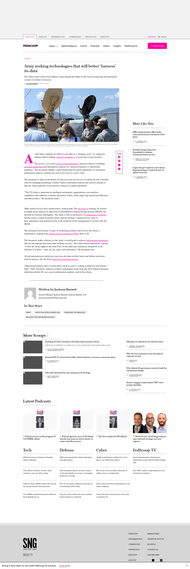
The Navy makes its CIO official (112, 436)
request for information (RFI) (40, 317)
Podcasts (95, 45)
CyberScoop (75, 37)
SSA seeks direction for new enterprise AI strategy (67, 372)
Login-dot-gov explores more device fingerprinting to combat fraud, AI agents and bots (149, 170)
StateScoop (90, 37)
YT (165, 560)
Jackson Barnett (32, 83)
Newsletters (153, 533)
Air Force (82, 208)
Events (83, 45)
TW (153, 560)
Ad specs (151, 544)
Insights (117, 45)
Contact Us (152, 549)
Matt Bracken (53, 376)
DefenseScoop (58, 37)
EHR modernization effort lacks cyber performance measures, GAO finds (149, 134)
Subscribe (158, 46)
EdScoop (105, 37)
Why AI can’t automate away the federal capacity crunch (144, 354)
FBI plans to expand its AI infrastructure (144, 341)
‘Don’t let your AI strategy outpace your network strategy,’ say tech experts (149, 439)
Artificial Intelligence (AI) (47, 312)
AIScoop (43, 37)
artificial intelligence (34, 166)
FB (148, 560)
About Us (28, 554)
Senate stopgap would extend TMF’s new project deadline (144, 383)
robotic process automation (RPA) (64, 233)
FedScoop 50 (130, 45)
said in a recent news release (65, 259)
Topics (52, 45)
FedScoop (29, 37)
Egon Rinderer (135, 375)
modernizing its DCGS (96, 214)
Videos (106, 45)
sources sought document (67, 163)
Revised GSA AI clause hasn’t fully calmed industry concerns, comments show (80, 357)
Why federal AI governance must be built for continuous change (146, 369)
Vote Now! (64, 565)
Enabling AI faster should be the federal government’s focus (72, 341)
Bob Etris (133, 360)
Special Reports (69, 45)
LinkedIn (157, 560)
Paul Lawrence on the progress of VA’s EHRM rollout (39, 437)
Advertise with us (155, 539)
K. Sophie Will (141, 141)
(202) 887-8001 (153, 555)
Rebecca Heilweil (142, 159)
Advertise (151, 37)
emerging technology (65, 156)
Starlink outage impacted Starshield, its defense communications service (144, 152)
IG (161, 560)
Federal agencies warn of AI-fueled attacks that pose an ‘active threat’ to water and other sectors (76, 439)
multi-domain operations (97, 240)
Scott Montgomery (55, 349)
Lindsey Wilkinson (137, 346)
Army (28, 312)
